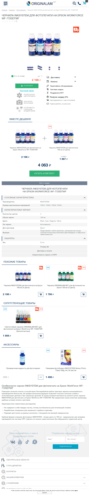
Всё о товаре (44, 183)
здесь (76, 490)
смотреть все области (17, 460)
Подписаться (65, 446)
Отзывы (44, 247)
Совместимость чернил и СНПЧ (44, 255)
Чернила (12, 10)
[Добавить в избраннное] (41, 76)
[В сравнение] (39, 76)
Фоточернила (21, 10)
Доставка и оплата (44, 251)
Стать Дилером (13, 466)
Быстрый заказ (27, 91)
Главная (4, 10)
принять (44, 492)
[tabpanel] (44, 150)
